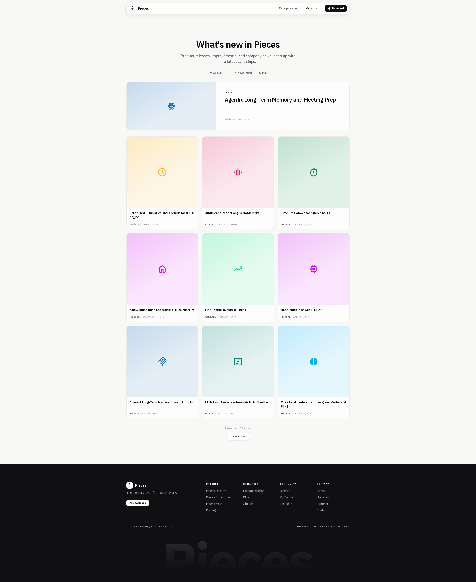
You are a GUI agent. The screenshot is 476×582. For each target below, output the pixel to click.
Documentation (253, 491)
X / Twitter (287, 497)
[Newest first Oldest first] (243, 73)
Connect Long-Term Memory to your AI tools (161, 402)
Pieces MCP (214, 504)
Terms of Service (340, 526)
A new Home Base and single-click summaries (162, 310)
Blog (246, 497)
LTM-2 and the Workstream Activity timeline (236, 402)
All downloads (137, 503)
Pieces (143, 8)
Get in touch (313, 8)
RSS (264, 73)
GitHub (248, 504)
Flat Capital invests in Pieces (225, 310)
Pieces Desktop (216, 491)
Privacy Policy (304, 526)
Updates (323, 497)
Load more (238, 436)
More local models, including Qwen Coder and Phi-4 (313, 404)
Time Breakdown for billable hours (305, 213)
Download (338, 8)
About (321, 491)
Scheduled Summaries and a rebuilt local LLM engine (162, 215)
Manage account (289, 8)
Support (322, 504)
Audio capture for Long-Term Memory (232, 213)
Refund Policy (321, 526)
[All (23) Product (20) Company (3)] (219, 73)
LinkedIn (286, 504)
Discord (285, 491)
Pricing (211, 510)
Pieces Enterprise (218, 497)
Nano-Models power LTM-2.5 (301, 310)
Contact (322, 510)
